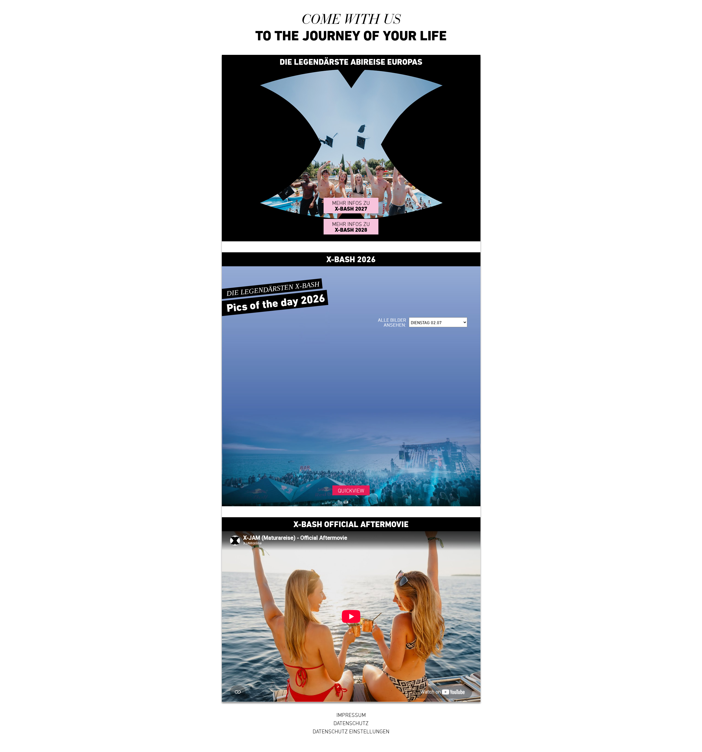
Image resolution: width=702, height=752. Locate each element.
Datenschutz (351, 723)
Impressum (351, 715)
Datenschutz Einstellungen (351, 731)
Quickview (351, 491)
